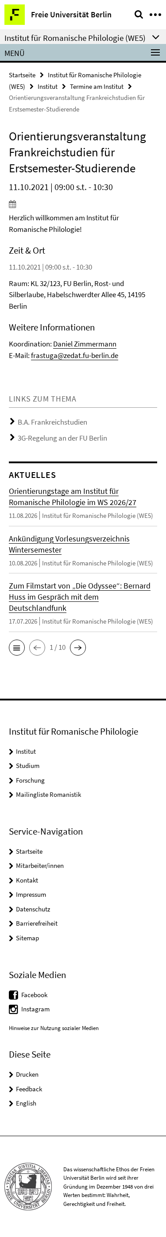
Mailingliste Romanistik (48, 794)
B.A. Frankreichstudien (52, 422)
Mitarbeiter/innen (40, 865)
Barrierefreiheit (37, 923)
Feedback (29, 1089)
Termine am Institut (97, 86)
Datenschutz (33, 909)
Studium (27, 765)
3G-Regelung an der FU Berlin (62, 438)
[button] (17, 647)
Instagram (35, 1009)
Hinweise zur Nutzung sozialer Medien (54, 1028)
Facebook (34, 994)
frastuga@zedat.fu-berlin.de (74, 355)
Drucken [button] (27, 1074)
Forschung (30, 780)
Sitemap (27, 938)
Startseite (22, 75)
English (26, 1103)
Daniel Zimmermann (84, 344)
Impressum (31, 894)
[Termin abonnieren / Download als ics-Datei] (83, 204)
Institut (48, 86)
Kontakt (27, 880)
